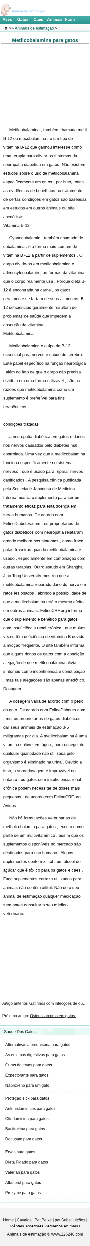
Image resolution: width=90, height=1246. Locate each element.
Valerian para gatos (22, 1172)
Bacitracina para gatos (25, 1129)
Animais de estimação (34, 28)
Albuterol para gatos (23, 1182)
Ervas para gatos (20, 1152)
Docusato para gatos (23, 1139)
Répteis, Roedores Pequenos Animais (44, 1226)
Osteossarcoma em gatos (53, 1016)
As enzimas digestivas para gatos (35, 1055)
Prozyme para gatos (23, 1193)
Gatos (22, 19)
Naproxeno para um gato (27, 1085)
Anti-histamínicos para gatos (30, 1108)
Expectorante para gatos (26, 1075)
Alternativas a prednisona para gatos (37, 1045)
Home (8, 1220)
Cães (38, 19)
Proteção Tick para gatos (27, 1098)
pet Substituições (70, 1220)
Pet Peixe (43, 1220)
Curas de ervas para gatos (28, 1065)
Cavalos (24, 1220)
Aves (7, 19)
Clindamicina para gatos (26, 1119)
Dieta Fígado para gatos (26, 1162)
